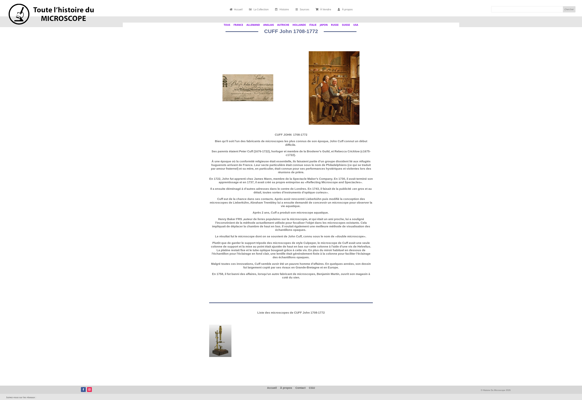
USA (355, 24)
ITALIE (312, 24)
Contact (300, 388)
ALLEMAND (253, 24)
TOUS (227, 24)
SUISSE (346, 24)
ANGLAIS (268, 24)
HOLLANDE (299, 24)
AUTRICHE (283, 24)
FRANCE (238, 24)
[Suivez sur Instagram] (89, 389)
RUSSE (335, 24)
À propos (286, 388)
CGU (312, 388)
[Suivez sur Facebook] (83, 389)
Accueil (272, 388)
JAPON (324, 24)
